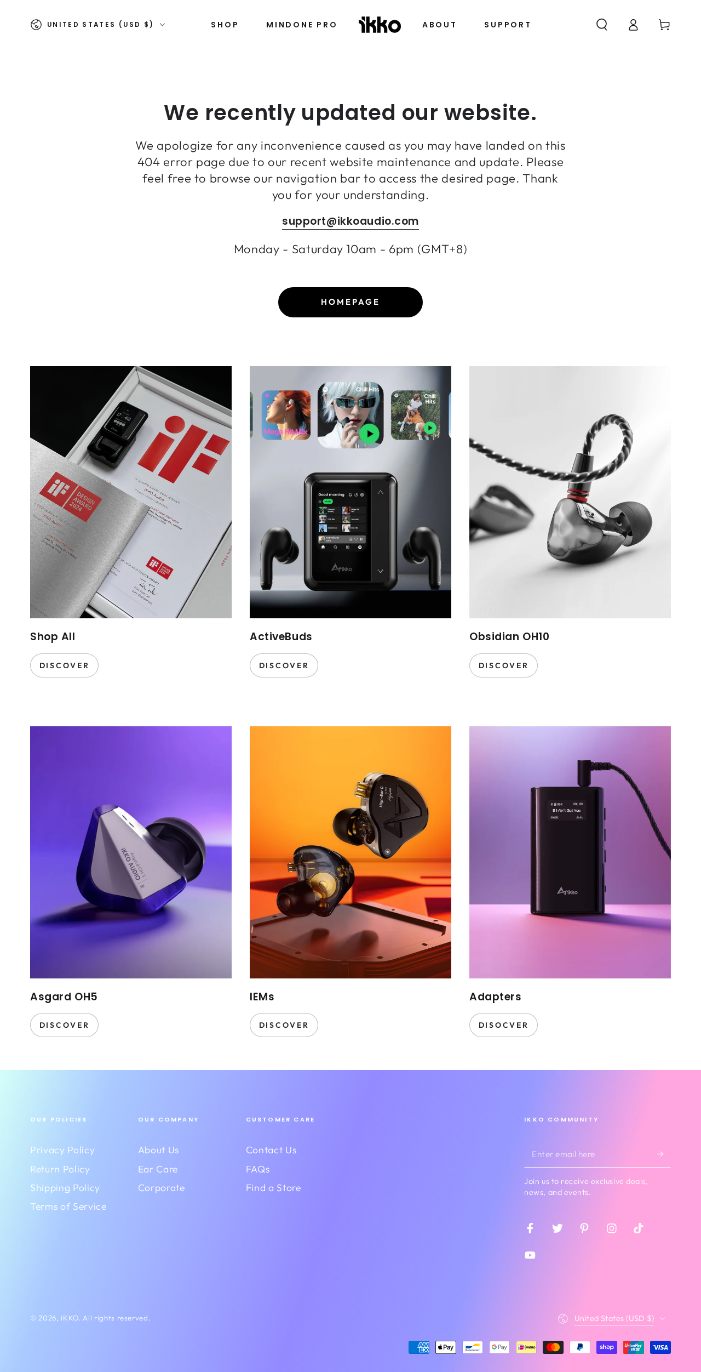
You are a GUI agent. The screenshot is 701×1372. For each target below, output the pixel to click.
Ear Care (158, 1169)
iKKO (69, 1317)
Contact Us (271, 1149)
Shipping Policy (65, 1187)
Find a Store (273, 1187)
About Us (158, 1149)
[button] (601, 25)
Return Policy (60, 1169)
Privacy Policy (62, 1149)
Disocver (504, 1025)
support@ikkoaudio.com (350, 221)
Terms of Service (68, 1206)
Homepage (350, 302)
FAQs (258, 1169)
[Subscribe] (664, 1153)
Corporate (161, 1187)
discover (64, 665)
